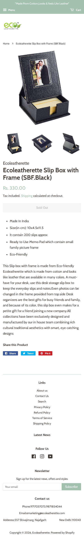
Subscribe (71, 487)
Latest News (42, 435)
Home (6, 43)
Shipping (26, 196)
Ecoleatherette (41, 532)
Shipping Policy (42, 423)
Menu (11, 10)
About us (42, 390)
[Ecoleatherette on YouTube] (50, 457)
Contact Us (42, 396)
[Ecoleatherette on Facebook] (33, 457)
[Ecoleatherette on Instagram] (42, 457)
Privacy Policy (42, 407)
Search (42, 401)
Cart (78, 10)
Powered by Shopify (62, 532)
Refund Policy (42, 412)
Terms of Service (42, 418)
